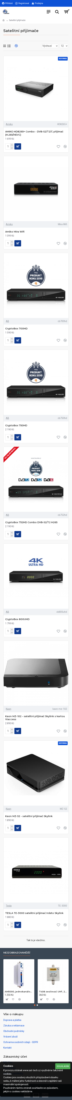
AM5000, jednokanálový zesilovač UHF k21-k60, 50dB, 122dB (19, 991)
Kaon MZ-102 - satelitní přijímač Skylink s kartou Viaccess (35, 718)
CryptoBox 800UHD (17, 619)
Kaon (8, 709)
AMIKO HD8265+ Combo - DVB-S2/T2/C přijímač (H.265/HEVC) (34, 133)
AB (7, 321)
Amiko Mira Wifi (14, 231)
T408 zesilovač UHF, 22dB (53, 991)
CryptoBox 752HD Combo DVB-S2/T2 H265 (31, 522)
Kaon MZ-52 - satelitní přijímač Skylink (29, 816)
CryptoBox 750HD (16, 425)
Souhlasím (63, 1066)
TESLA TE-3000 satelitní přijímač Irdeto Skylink (34, 913)
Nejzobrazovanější (16, 952)
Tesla (9, 905)
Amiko (9, 124)
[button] (34, 1005)
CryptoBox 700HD (16, 328)
